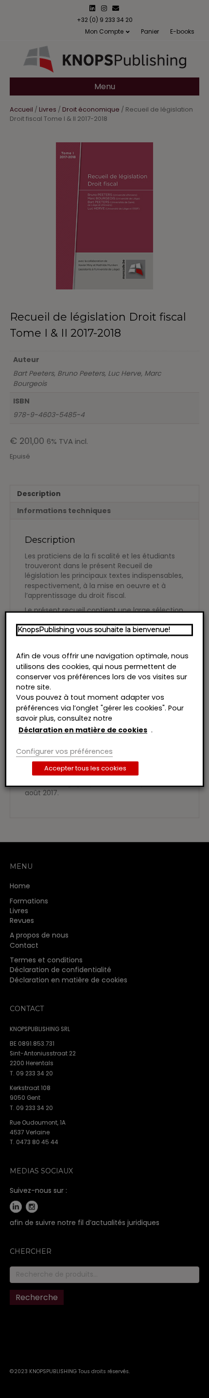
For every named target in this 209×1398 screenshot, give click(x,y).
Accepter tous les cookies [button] (85, 768)
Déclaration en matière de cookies (82, 730)
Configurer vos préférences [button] (64, 752)
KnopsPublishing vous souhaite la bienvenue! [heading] (93, 629)
